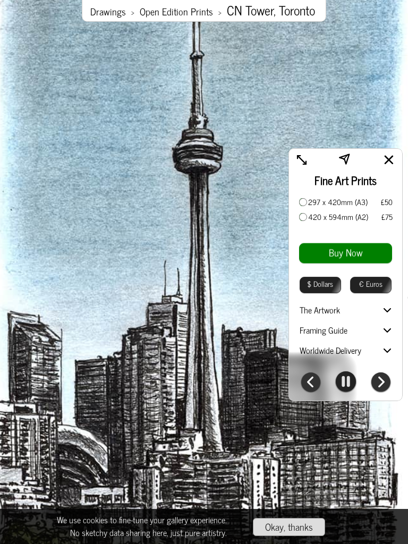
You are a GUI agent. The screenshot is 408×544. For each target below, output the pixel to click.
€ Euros (370, 283)
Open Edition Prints (176, 11)
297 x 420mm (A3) (338, 202)
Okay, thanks (289, 526)
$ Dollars (320, 283)
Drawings (108, 11)
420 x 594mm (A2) (338, 216)
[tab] (346, 310)
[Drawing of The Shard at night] (311, 383)
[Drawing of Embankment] (381, 383)
